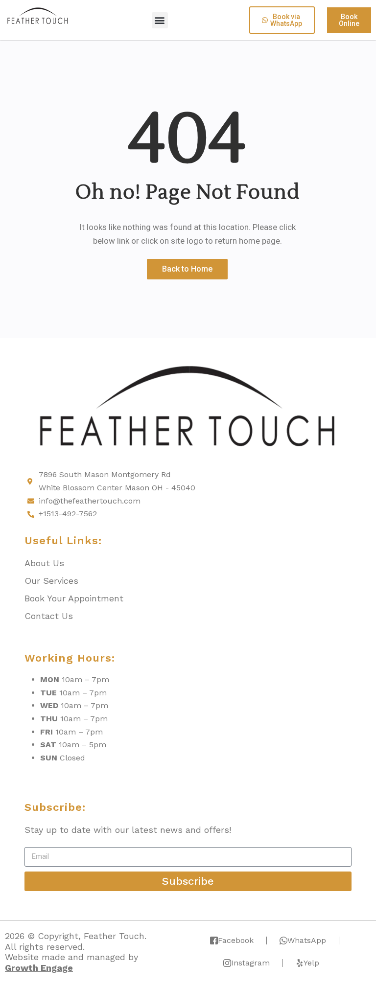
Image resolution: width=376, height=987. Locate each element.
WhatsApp (306, 940)
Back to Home (187, 269)
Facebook (236, 940)
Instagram (250, 962)
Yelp (311, 962)
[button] (160, 20)
